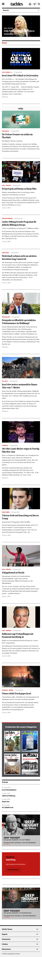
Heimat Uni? (6, 801)
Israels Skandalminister (9, 790)
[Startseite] (17, 4)
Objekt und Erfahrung (8, 796)
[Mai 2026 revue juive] (12, 764)
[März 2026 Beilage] (30, 741)
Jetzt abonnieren (13, 870)
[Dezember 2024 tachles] (12, 741)
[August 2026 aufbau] (30, 764)
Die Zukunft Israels (7, 807)
